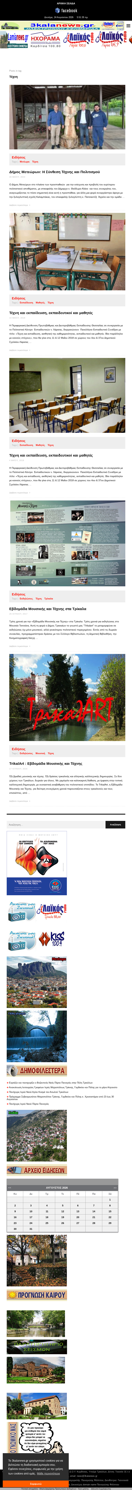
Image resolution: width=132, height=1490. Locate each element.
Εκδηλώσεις (26, 598)
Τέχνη (35, 161)
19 (62, 1217)
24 (31, 1223)
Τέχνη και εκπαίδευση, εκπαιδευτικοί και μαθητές (51, 313)
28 (93, 1223)
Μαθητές (40, 302)
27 (77, 1223)
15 (110, 1211)
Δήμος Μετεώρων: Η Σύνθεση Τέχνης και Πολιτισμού (54, 172)
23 (15, 1223)
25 (47, 1223)
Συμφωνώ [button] (36, 1483)
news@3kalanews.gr (87, 1476)
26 (62, 1223)
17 (31, 1217)
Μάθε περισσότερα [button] (48, 1473)
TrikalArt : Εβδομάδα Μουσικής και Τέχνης (45, 763)
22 (110, 1217)
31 (31, 1229)
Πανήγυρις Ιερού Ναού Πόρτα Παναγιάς (29, 1104)
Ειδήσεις (18, 157)
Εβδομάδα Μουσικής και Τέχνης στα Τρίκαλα (47, 609)
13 (77, 1211)
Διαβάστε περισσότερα (18, 205)
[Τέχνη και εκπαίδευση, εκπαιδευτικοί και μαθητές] (61, 251)
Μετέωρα (24, 161)
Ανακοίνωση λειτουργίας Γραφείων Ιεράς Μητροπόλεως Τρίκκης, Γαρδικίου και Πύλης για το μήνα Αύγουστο (63, 1087)
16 (15, 1217)
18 (47, 1217)
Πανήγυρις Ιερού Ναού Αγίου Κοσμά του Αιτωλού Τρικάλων (38, 1092)
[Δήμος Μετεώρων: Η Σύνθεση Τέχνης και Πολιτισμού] (61, 117)
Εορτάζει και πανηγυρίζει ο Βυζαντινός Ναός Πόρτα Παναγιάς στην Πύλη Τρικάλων (51, 1082)
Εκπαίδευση (26, 302)
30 (15, 1229)
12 (62, 1211)
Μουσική (40, 753)
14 (93, 1211)
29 (110, 1223)
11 (47, 1211)
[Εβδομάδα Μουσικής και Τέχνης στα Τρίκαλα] (61, 543)
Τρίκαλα (48, 598)
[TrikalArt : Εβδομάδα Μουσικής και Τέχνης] (61, 697)
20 (77, 1217)
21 (93, 1217)
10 (31, 1211)
